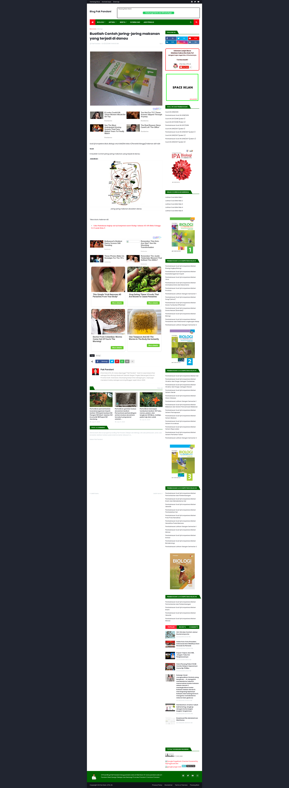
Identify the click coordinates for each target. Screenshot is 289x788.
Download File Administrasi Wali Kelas (187, 719)
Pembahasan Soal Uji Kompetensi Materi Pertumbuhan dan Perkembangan (180, 494)
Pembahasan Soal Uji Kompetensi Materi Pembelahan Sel (180, 511)
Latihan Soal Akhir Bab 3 (174, 204)
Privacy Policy (157, 785)
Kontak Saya (106, 2)
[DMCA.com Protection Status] (188, 767)
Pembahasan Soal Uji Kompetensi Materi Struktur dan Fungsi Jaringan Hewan (180, 386)
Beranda (93, 29)
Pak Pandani (107, 369)
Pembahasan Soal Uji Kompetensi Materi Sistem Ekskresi (180, 417)
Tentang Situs (95, 2)
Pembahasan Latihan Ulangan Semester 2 (181, 325)
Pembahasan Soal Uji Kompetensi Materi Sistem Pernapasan (180, 411)
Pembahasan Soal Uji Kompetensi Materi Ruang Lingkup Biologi (180, 267)
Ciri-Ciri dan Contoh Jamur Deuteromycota (187, 633)
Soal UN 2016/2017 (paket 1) (175, 129)
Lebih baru (95, 493)
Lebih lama (157, 493)
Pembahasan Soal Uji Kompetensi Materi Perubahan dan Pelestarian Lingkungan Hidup (182, 320)
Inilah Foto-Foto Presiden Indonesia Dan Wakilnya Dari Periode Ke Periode (187, 644)
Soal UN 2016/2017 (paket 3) (175, 142)
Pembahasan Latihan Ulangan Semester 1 (180, 294)
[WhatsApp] (122, 361)
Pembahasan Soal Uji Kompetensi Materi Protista (180, 289)
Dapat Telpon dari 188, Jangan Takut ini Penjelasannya (185, 655)
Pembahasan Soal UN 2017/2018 (177, 125)
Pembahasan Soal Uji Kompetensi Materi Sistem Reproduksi (180, 428)
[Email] (127, 361)
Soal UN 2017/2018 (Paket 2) (175, 122)
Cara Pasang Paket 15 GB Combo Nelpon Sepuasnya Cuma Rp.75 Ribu (186, 666)
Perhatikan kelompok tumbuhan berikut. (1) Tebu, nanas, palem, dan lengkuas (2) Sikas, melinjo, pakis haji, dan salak (150, 413)
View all (160, 388)
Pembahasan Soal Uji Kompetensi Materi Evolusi (180, 536)
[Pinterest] (117, 361)
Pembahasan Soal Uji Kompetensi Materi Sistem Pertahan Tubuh (180, 433)
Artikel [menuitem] (112, 22)
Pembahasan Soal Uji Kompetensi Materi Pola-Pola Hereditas (180, 516)
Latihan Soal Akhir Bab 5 (174, 211)
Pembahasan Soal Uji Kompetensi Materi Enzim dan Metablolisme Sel (180, 500)
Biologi (100, 29)
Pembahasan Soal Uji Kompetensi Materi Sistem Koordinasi (180, 422)
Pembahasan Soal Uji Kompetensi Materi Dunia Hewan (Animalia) (180, 309)
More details (117, 303)
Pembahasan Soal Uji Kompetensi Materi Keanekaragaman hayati (180, 272)
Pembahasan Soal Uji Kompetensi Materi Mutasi (180, 531)
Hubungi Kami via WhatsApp (158, 13)
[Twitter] (112, 361)
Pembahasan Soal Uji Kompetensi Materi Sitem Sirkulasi (180, 397)
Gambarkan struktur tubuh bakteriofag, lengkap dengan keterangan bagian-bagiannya (187, 708)
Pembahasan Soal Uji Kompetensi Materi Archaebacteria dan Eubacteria (180, 284)
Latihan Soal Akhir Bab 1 (173, 197)
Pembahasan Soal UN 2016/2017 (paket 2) (180, 139)
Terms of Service (181, 785)
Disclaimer (168, 785)
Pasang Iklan (194, 785)
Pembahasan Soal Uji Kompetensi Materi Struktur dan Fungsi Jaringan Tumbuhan (180, 380)
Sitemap (116, 2)
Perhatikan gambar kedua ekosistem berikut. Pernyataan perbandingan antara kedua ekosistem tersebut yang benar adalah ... (125, 414)
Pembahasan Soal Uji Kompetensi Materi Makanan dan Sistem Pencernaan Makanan (181, 406)
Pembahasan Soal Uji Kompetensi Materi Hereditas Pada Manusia (180, 522)
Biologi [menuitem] (100, 22)
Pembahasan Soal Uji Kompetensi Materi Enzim (180, 608)
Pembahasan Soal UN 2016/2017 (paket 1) (180, 132)
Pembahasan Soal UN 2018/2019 (177, 115)
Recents (182, 627)
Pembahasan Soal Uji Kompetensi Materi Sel (181, 376)
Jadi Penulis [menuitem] (148, 22)
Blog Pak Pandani (100, 11)
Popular (171, 627)
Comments (193, 627)
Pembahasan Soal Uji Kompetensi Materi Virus (180, 278)
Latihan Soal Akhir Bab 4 (174, 207)
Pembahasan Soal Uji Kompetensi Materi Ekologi (180, 315)
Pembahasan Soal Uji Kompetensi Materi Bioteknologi (180, 542)
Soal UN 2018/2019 (171, 112)
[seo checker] (173, 767)
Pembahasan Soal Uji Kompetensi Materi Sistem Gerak (180, 391)
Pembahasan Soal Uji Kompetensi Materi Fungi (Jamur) (180, 298)
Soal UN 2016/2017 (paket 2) (175, 135)
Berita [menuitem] (122, 22)
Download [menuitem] (135, 22)
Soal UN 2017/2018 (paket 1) (175, 119)
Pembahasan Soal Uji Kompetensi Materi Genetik (180, 505)
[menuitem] (92, 22)
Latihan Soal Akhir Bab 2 (174, 201)
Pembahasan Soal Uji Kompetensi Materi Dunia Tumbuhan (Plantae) (180, 304)
